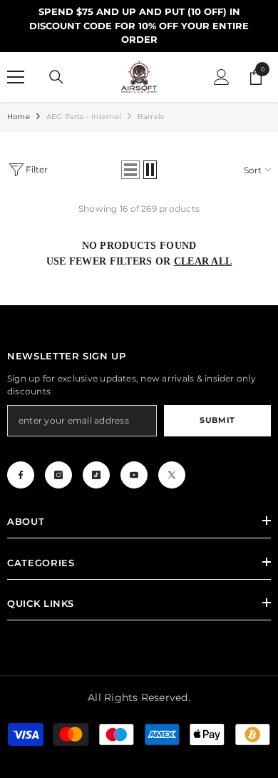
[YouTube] (134, 474)
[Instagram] (58, 474)
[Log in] (222, 77)
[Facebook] (20, 474)
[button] (130, 169)
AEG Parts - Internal (83, 116)
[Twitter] (171, 474)
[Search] (56, 77)
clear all (203, 261)
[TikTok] (96, 474)
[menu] (15, 77)
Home (18, 116)
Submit (217, 420)
